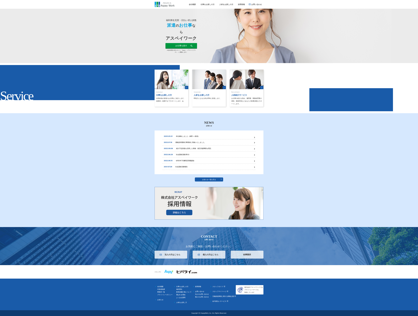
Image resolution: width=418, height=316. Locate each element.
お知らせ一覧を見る (209, 179)
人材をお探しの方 (226, 4)
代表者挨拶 (161, 289)
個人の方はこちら (210, 254)
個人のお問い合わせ (202, 297)
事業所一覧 (161, 292)
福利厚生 (179, 289)
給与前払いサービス (219, 301)
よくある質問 (180, 297)
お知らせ (160, 300)
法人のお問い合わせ (202, 294)
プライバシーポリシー (165, 295)
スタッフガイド (217, 286)
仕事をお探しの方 (208, 4)
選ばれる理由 (180, 295)
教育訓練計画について (183, 292)
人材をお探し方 (181, 302)
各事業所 (247, 254)
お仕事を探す (181, 45)
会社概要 (192, 4)
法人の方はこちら (172, 254)
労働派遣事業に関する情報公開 (223, 296)
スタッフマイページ (219, 291)
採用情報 (241, 4)
